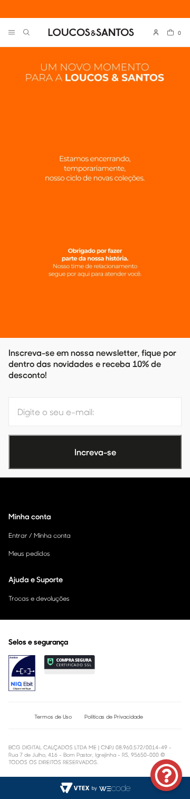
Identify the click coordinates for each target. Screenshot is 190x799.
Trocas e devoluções (39, 598)
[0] (170, 32)
